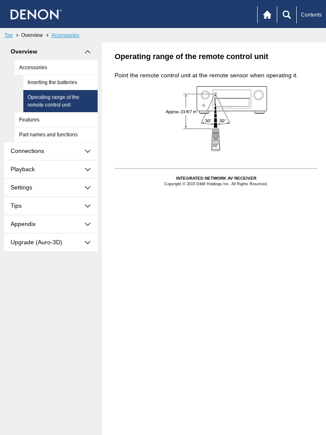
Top (8, 35)
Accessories (65, 35)
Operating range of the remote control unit (53, 101)
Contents (311, 15)
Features (29, 120)
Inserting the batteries (52, 82)
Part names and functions (48, 135)
